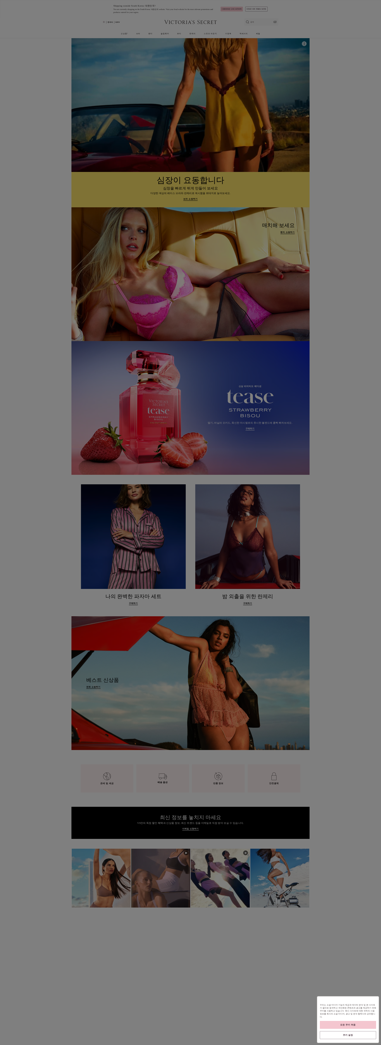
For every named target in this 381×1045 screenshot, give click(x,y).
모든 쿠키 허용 (348, 1025)
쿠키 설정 (348, 1035)
